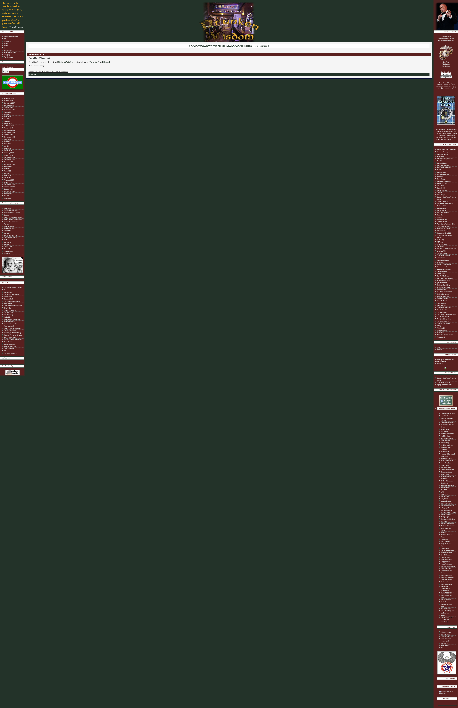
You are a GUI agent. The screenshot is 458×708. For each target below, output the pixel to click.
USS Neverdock (446, 608)
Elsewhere (7, 41)
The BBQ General (446, 575)
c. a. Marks (440, 186)
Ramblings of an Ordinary (12, 333)
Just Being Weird (9, 228)
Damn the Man (445, 452)
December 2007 (9, 103)
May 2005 (7, 173)
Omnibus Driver (442, 271)
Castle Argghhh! (442, 190)
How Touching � (261, 46)
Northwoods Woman (443, 269)
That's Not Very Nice (444, 308)
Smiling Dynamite (443, 294)
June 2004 (7, 198)
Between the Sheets (447, 434)
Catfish (439, 192)
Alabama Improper (443, 152)
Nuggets (443, 532)
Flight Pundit (8, 303)
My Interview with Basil (446, 41)
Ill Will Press (445, 645)
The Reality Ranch (443, 317)
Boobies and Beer (447, 445)
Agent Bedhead (446, 416)
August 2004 (8, 193)
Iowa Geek (444, 494)
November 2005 (9, 160)
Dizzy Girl (440, 215)
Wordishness (8, 57)
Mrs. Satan (444, 521)
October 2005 (8, 162)
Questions (7, 242)
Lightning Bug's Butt (447, 505)
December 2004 (9, 184)
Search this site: (7, 67)
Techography (441, 305)
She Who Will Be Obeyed (445, 292)
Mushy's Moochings (447, 523)
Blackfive (440, 177)
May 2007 (7, 119)
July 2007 (7, 114)
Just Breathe (445, 496)
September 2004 (9, 191)
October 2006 (8, 135)
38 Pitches (444, 602)
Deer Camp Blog (446, 458)
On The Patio (441, 274)
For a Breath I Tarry (447, 470)
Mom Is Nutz (441, 262)
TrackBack (64, 71)
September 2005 (9, 164)
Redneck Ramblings (443, 285)
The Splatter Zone (443, 321)
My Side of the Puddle (448, 526)
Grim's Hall (7, 308)
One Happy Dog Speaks (445, 278)
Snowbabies (445, 617)
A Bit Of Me (7, 208)
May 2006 (7, 146)
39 (4, 48)
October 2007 (8, 107)
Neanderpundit (442, 267)
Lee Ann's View (442, 253)
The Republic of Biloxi (444, 319)
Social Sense (8, 342)
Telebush (7, 351)
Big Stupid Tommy (443, 174)
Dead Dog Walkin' (443, 213)
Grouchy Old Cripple (443, 228)
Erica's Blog (445, 465)
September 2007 (9, 110)
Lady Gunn (444, 499)
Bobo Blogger (441, 179)
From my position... (443, 226)
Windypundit (441, 337)
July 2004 (7, 196)
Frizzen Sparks (442, 222)
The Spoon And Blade (448, 566)
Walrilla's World (442, 330)
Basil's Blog (445, 429)
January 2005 (8, 182)
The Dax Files (445, 582)
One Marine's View (10, 330)
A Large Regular (446, 501)
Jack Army (440, 240)
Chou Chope (441, 195)
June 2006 (7, 144)
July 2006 (7, 141)
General (6, 215)
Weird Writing (8, 251)
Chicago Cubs (445, 634)
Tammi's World (442, 301)
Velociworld (441, 328)
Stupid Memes (8, 249)
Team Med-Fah (9, 349)
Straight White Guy (66, 62)
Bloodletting (8, 292)
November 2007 (9, 105)
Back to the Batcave (444, 168)
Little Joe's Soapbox (443, 255)
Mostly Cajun (445, 517)
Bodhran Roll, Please (444, 181)
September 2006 (9, 137)
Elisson (439, 217)
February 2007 (9, 126)
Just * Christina (442, 244)
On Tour (6, 240)
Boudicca (440, 364)
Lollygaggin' (445, 508)
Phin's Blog (444, 539)
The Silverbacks (446, 600)
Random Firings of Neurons (13, 335)
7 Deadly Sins (445, 557)
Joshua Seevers (9, 321)
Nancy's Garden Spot (444, 265)
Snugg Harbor (445, 562)
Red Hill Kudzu (445, 555)
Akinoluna (7, 290)
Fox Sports (444, 643)
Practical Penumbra (447, 550)
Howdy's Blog (8, 315)
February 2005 (9, 180)
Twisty (439, 326)
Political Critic (445, 541)
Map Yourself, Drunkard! (446, 39)
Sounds (6, 244)
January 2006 (8, 155)
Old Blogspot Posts (10, 237)
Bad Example (441, 172)
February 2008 (9, 98)
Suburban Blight (442, 298)
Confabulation (441, 208)
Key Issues (440, 246)
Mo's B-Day (8, 50)
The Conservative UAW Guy (446, 314)
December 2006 (9, 130)
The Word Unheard (10, 353)
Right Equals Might (10, 337)
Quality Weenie (442, 283)
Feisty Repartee (446, 467)
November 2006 (9, 132)
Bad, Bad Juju (441, 170)
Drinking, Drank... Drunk (12, 213)
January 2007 (8, 128)
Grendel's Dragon (10, 310)
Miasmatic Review (443, 260)
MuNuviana (6, 358)
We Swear (440, 332)
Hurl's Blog (7, 317)
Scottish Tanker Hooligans (13, 339)
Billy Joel (106, 62)
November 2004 (9, 187)
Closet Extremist (442, 201)
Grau (438, 347)
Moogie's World (446, 514)
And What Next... (442, 154)
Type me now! (446, 37)
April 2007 (7, 121)
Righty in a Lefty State (444, 385)
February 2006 (9, 153)
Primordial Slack (446, 553)
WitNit (443, 615)
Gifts (5, 39)
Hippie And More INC (444, 233)
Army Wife (440, 156)
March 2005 (8, 178)
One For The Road (443, 276)
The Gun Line (8, 312)
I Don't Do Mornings (447, 485)
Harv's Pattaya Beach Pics (13, 217)
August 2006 (8, 139)
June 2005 (7, 171)
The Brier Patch (442, 312)
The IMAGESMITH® (447, 593)
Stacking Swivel (9, 344)
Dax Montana (441, 210)
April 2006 (7, 148)
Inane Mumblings (9, 226)
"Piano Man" (94, 62)
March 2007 (8, 123)
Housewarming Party (11, 37)
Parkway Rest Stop (443, 280)
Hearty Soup (445, 474)
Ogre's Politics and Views (12, 328)
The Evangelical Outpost (12, 301)
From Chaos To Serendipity (446, 224)
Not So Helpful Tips (10, 235)
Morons (6, 233)
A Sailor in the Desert (448, 422)
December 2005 (9, 157)
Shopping (7, 55)
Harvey (439, 349)
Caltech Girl (441, 188)
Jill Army (440, 242)
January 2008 (8, 101)
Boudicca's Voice (442, 183)
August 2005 (8, 166)
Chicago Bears (446, 632)
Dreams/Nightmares (11, 210)
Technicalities (441, 303)
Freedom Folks (442, 219)
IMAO (442, 492)
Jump (6, 46)
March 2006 (8, 150)
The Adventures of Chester (13, 288)
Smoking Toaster (446, 559)
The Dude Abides (446, 584)
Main (250, 46)
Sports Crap (8, 247)
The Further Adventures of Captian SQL (445, 589)
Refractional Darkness (444, 287)
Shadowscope (441, 289)
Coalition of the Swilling (11, 294)
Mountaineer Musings (448, 519)
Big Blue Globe (446, 436)
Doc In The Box (446, 463)
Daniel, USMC (8, 299)
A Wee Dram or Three (448, 413)
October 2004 (8, 189)
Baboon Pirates (442, 163)
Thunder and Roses (443, 323)
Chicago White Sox (447, 636)
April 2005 (7, 175)
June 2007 (7, 117)
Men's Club (7, 231)
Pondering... (445, 548)
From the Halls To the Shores (13, 306)
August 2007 (8, 112)
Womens (7, 253)
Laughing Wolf (441, 251)
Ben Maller (444, 431)
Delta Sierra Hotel (447, 461)
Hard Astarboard (446, 472)
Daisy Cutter (8, 297)
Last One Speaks (446, 503)
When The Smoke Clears (445, 335)
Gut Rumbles (441, 231)
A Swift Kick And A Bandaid (446, 150)
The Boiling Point (442, 310)
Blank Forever (445, 440)
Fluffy (6, 43)
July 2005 (7, 169)
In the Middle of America (12, 319)
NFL (442, 648)
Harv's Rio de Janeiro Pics (13, 219)
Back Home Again (443, 165)
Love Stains (441, 258)
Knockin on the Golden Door (446, 249)
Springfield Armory (447, 564)
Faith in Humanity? (10, 52)
